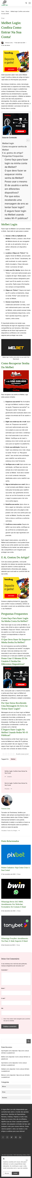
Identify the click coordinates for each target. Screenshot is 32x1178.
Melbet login (8, 143)
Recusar (7, 1173)
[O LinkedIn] (20, 1137)
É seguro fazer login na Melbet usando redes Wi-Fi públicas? (16, 215)
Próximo (7, 788)
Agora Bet (24, 601)
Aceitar (15, 1173)
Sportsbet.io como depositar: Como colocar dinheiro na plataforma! (14, 1064)
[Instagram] (7, 1137)
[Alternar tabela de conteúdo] (27, 140)
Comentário (4, 970)
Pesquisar (28, 1041)
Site (2, 1008)
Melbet (24, 569)
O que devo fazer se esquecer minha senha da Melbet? (15, 174)
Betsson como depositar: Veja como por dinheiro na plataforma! (15, 1076)
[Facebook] (3, 1137)
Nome (3, 988)
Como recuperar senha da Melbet (14, 148)
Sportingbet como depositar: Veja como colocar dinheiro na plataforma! (15, 1052)
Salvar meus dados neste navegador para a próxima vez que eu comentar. (16, 1019)
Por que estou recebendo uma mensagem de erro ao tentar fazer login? (16, 202)
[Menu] (30, 3)
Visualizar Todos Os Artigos (9, 830)
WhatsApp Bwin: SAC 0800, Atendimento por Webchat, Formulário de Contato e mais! (13, 904)
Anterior (9, 776)
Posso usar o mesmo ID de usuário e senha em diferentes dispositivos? (16, 187)
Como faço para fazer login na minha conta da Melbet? (16, 163)
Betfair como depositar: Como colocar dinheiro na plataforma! (15, 1058)
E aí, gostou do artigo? (12, 153)
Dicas (2, 18)
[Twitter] (11, 1137)
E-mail (3, 998)
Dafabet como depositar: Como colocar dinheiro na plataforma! (15, 1070)
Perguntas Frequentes (12, 156)
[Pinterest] (15, 1137)
